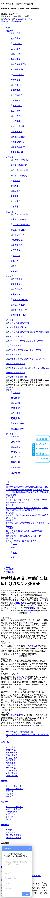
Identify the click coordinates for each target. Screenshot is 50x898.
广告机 (12, 592)
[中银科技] (25, 21)
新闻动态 (10, 569)
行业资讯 (10, 572)
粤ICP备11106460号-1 (32, 876)
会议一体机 (29, 610)
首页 (8, 28)
